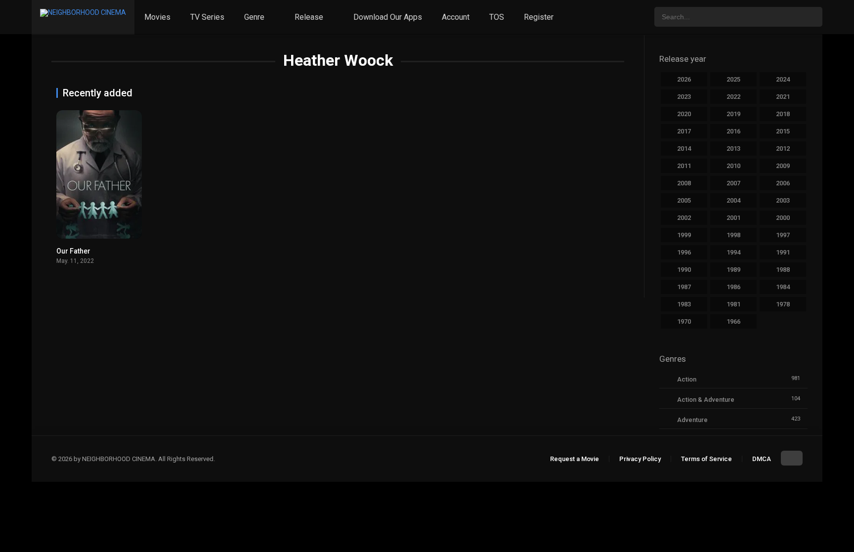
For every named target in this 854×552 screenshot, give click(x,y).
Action (686, 379)
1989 (733, 269)
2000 (783, 217)
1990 (684, 269)
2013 (733, 148)
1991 (783, 252)
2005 (684, 200)
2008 (684, 183)
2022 (733, 96)
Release (309, 17)
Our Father (73, 251)
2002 (684, 217)
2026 (684, 79)
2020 (684, 114)
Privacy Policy (640, 459)
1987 (684, 287)
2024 (783, 79)
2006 (783, 183)
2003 (783, 200)
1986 (733, 287)
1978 (783, 304)
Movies (157, 17)
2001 (733, 217)
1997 (783, 235)
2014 (684, 148)
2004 (733, 200)
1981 (733, 304)
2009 (783, 166)
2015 (783, 131)
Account (456, 17)
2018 (783, 114)
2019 (733, 114)
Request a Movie (574, 459)
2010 (733, 166)
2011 (684, 166)
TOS (496, 17)
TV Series (207, 17)
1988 (783, 269)
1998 (733, 235)
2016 (733, 131)
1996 (684, 252)
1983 (684, 304)
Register (539, 17)
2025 (733, 79)
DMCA (761, 459)
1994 (733, 252)
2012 (783, 148)
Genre (254, 17)
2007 (733, 183)
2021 (783, 96)
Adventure (692, 420)
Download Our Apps (387, 17)
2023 (684, 96)
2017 (684, 131)
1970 (684, 321)
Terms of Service (706, 459)
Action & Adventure (705, 399)
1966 (733, 321)
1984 (783, 287)
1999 (684, 235)
